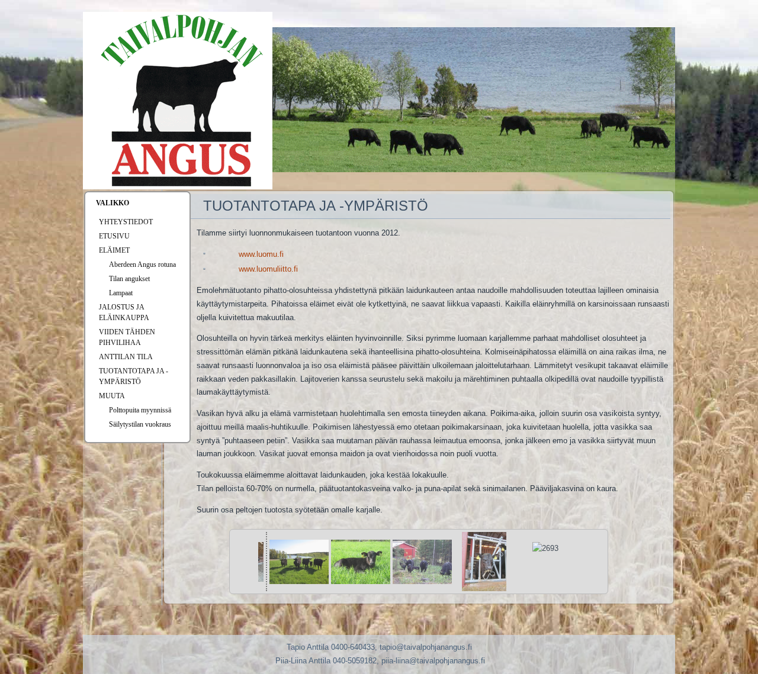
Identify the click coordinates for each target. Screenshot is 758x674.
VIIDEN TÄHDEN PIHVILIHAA (127, 337)
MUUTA (112, 396)
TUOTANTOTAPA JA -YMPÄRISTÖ (133, 376)
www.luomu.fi (261, 254)
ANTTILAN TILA (126, 357)
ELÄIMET (114, 250)
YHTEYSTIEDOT (126, 222)
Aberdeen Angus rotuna (142, 264)
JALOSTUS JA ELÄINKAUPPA (124, 312)
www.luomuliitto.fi (268, 269)
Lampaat (121, 293)
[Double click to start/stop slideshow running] (299, 562)
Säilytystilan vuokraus (140, 424)
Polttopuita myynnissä (140, 410)
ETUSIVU (114, 236)
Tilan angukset (129, 279)
